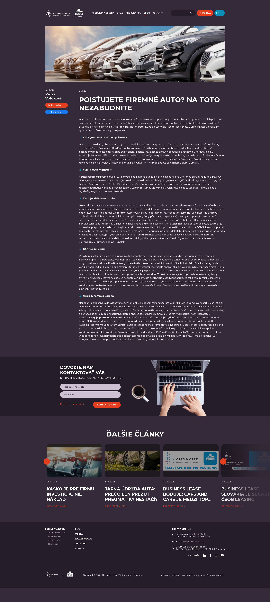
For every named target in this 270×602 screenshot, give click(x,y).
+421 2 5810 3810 (198, 534)
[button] (219, 13)
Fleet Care (53, 544)
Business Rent (55, 536)
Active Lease (54, 540)
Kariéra (79, 534)
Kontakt (79, 549)
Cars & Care (81, 544)
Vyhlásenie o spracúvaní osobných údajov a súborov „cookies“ (193, 575)
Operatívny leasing (57, 532)
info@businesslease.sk (194, 541)
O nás (77, 529)
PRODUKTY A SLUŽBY (55, 529)
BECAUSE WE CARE (83, 539)
